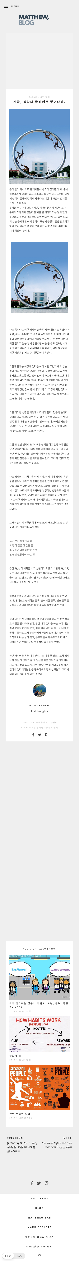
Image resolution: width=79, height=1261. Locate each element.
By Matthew (39, 705)
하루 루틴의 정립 (19, 1113)
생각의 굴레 (52, 728)
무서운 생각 (35, 728)
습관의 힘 (15, 1055)
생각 (43, 728)
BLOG (39, 1208)
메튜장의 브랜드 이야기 (39, 1236)
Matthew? (39, 1198)
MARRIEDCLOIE (39, 1227)
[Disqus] (39, 793)
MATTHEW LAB (39, 1217)
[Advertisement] (39, 61)
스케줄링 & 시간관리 (47, 722)
